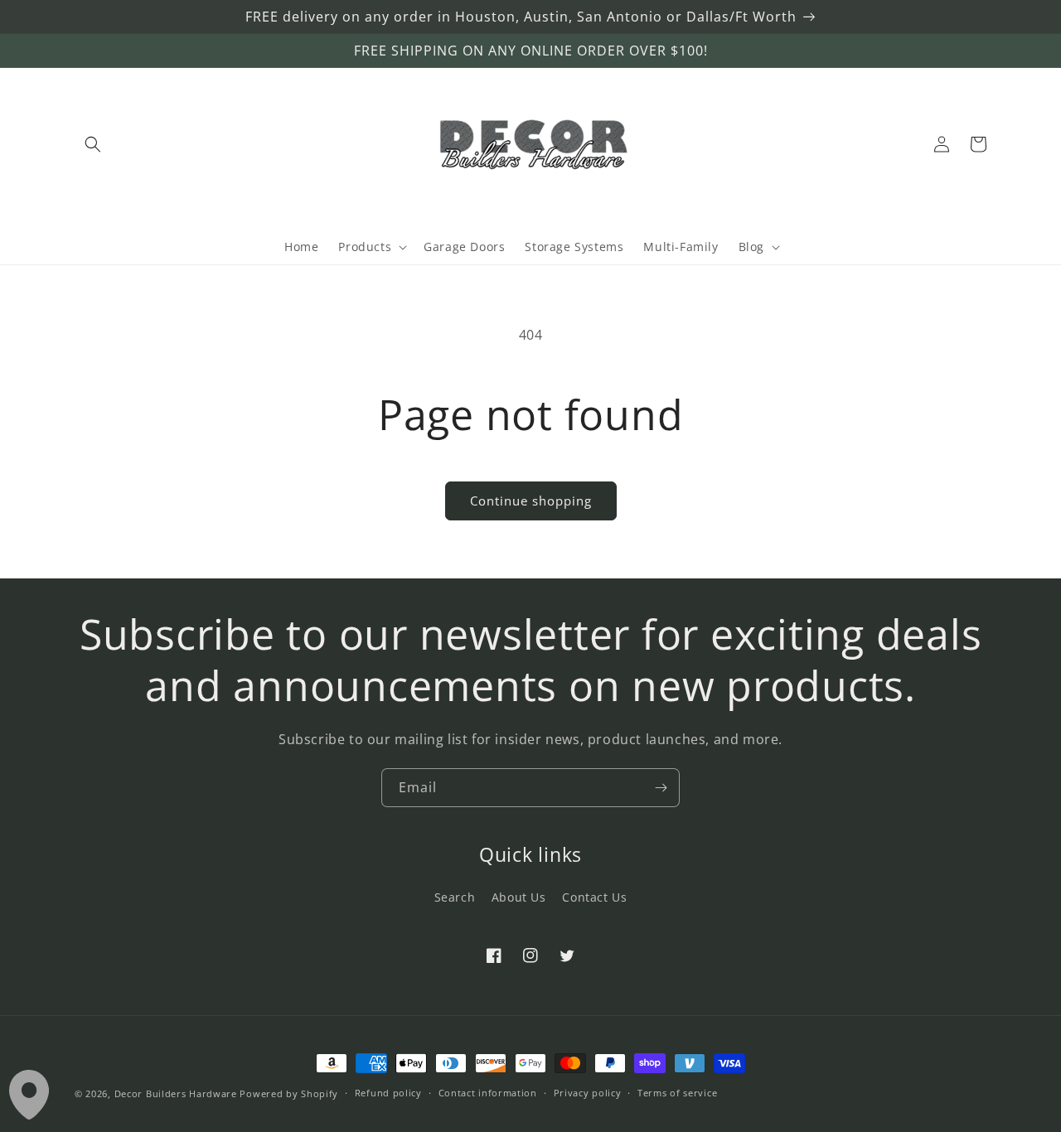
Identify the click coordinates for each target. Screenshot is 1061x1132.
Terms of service (677, 1092)
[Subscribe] (660, 787)
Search (455, 897)
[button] (93, 144)
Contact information (487, 1092)
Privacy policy (588, 1092)
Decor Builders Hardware (175, 1093)
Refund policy (388, 1092)
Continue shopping (531, 500)
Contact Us (594, 897)
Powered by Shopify (289, 1093)
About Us (519, 897)
